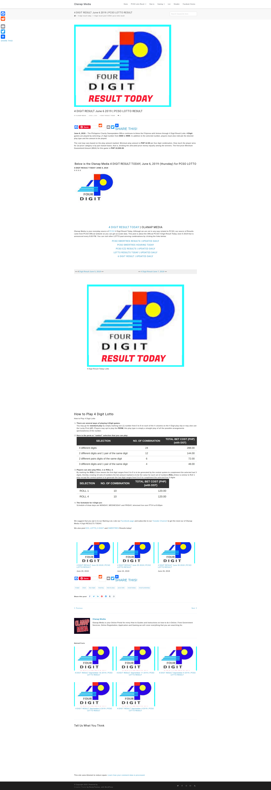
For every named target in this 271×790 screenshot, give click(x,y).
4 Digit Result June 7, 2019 (152, 271)
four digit (92, 588)
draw (84, 588)
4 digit (77, 588)
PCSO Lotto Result (137, 4)
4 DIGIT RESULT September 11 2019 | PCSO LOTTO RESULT (135, 674)
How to (151, 4)
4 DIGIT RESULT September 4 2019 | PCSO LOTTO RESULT (135, 710)
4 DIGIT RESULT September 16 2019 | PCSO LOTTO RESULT (94, 674)
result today (132, 588)
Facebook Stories (189, 4)
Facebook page (127, 521)
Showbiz (177, 4)
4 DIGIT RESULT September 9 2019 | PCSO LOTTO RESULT (177, 674)
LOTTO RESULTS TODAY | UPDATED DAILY (135, 252)
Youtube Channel (159, 521)
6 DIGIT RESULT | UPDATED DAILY (135, 256)
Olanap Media (82, 4)
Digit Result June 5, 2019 (90, 271)
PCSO (112, 231)
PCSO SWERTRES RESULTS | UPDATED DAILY (135, 241)
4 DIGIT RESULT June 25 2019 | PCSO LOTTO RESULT (134, 566)
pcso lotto (121, 588)
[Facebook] (6, 13)
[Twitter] (6, 31)
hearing (101, 588)
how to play (111, 588)
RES (117, 528)
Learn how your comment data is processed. (126, 775)
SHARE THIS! (126, 128)
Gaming (160, 4)
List (169, 4)
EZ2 (87, 528)
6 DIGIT (100, 528)
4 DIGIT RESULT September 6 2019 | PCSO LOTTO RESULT (93, 710)
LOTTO (93, 528)
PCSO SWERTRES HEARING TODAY (135, 245)
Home (126, 4)
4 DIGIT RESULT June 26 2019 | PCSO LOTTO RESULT (174, 566)
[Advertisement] (112, 209)
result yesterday (144, 588)
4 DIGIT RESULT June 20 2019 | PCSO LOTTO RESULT (93, 566)
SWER (111, 528)
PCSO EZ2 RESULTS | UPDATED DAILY (135, 248)
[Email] (6, 26)
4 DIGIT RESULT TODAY (84, 16)
